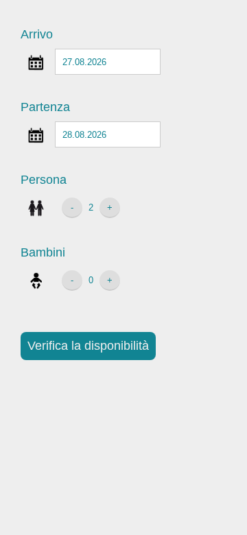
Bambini (43, 252)
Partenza (45, 107)
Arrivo (37, 34)
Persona (44, 180)
